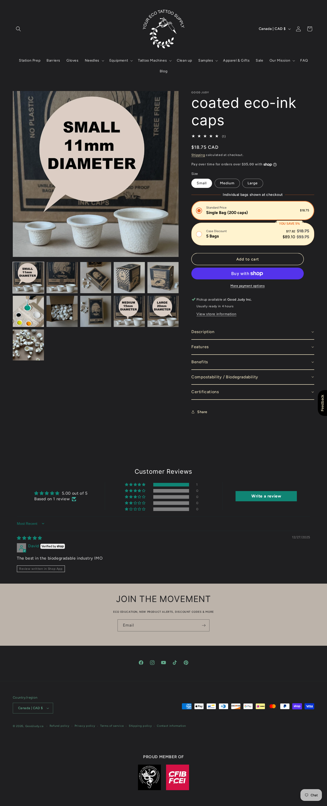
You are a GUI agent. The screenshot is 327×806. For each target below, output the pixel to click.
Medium (227, 183)
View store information (216, 314)
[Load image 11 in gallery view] (28, 345)
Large (253, 183)
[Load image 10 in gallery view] (163, 311)
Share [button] (202, 412)
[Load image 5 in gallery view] (163, 277)
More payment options (247, 286)
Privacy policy (85, 726)
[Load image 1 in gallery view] (28, 277)
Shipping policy (140, 726)
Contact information (171, 726)
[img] (29, 538)
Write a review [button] (266, 496)
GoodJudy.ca (34, 726)
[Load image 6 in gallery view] (28, 311)
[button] (18, 29)
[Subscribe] (203, 625)
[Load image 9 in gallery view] (129, 311)
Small (202, 183)
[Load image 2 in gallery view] (62, 277)
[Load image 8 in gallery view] (95, 311)
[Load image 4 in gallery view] (129, 277)
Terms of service (112, 726)
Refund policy (59, 726)
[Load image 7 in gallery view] (62, 311)
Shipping (198, 155)
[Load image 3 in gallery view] (95, 277)
